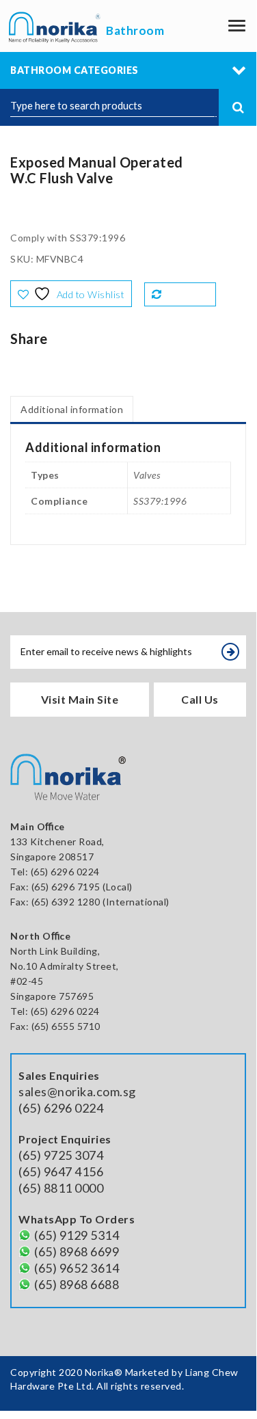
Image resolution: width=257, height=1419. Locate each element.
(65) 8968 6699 (76, 1251)
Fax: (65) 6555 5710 (55, 1026)
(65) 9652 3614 (76, 1267)
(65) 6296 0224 (65, 871)
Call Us (200, 699)
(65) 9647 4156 (60, 1171)
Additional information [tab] (72, 409)
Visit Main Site (80, 699)
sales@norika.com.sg (77, 1091)
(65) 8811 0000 (60, 1187)
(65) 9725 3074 (60, 1155)
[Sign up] (230, 652)
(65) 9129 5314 (76, 1235)
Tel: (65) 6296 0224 (55, 1011)
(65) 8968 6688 (76, 1284)
